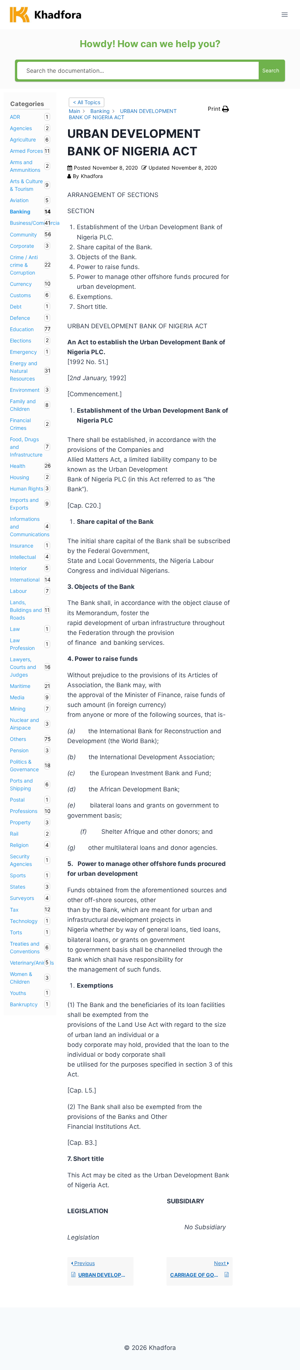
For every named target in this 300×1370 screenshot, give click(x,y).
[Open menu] (284, 14)
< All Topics (86, 102)
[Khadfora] (45, 14)
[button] (218, 109)
